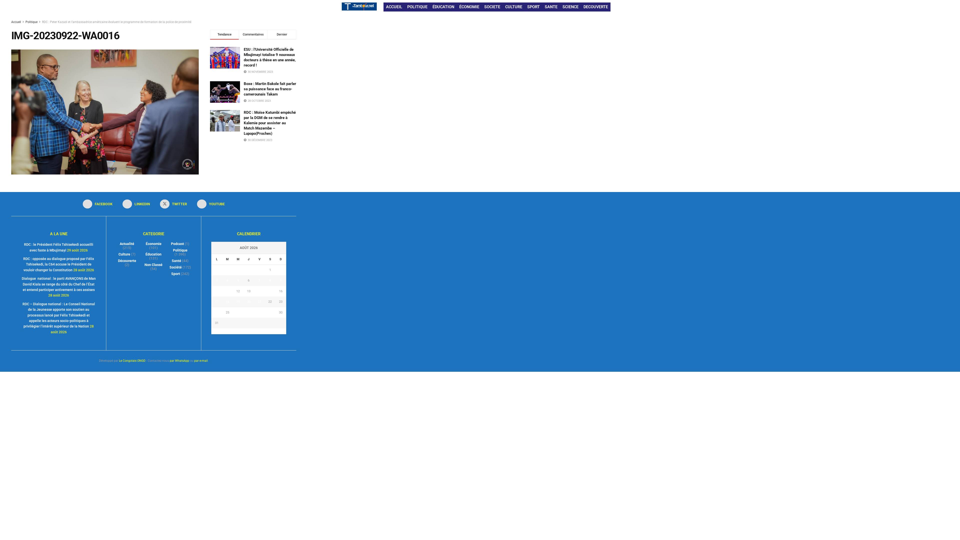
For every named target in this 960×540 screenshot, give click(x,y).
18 (227, 302)
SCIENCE (570, 6)
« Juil (247, 331)
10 (216, 291)
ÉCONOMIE (469, 6)
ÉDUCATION (443, 6)
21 (259, 302)
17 (216, 302)
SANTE (551, 6)
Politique (32, 22)
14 (259, 291)
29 (270, 312)
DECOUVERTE (596, 6)
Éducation (154, 254)
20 (248, 302)
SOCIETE (492, 6)
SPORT (533, 6)
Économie (154, 244)
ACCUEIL (394, 6)
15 (270, 291)
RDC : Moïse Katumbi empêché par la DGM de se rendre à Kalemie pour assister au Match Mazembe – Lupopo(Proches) (270, 123)
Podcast (177, 244)
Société (176, 267)
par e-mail (201, 360)
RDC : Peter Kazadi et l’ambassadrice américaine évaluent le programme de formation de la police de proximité (116, 22)
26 (238, 312)
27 (248, 312)
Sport (175, 274)
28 (259, 312)
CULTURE (513, 6)
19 (238, 302)
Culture (124, 254)
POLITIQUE (417, 6)
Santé (176, 261)
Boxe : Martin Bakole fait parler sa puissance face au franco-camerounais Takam (270, 89)
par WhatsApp (179, 360)
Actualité (127, 244)
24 (216, 312)
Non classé (153, 265)
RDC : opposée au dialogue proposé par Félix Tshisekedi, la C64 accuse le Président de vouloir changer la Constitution (58, 264)
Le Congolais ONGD (132, 360)
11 (227, 291)
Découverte (127, 261)
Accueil (16, 22)
